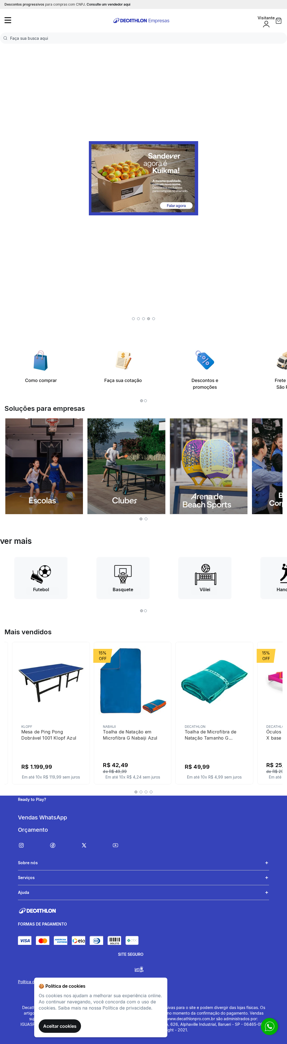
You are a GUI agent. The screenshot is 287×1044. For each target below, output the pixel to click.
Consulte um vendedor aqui (108, 4)
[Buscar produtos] (6, 38)
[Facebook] (65, 845)
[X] (96, 845)
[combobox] (143, 38)
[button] (133, 318)
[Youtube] (128, 845)
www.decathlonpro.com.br (190, 1018)
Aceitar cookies (60, 1026)
